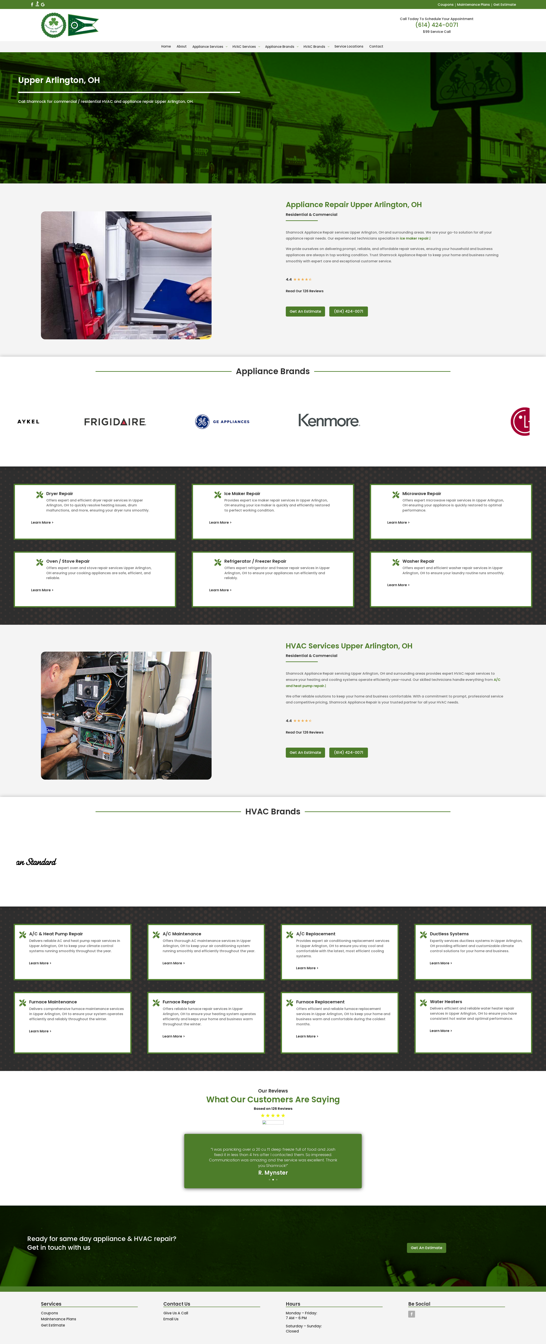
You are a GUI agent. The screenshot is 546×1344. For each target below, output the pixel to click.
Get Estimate (504, 4)
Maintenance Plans (473, 4)
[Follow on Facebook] (411, 1314)
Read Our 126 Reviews (305, 291)
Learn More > (42, 522)
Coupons (446, 4)
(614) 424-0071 (436, 25)
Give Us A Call (175, 1313)
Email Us (171, 1319)
